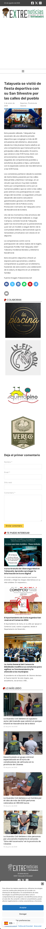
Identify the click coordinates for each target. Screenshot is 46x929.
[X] (12, 284)
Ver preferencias (23, 920)
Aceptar (23, 907)
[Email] (6, 293)
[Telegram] (36, 284)
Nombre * (8, 462)
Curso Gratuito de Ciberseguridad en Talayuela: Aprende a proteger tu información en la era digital (22, 571)
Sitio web (8, 482)
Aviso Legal (37, 926)
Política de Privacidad (25, 926)
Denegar (23, 914)
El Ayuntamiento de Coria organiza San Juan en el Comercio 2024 (22, 618)
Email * (7, 472)
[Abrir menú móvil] (23, 71)
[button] (42, 884)
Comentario (9, 493)
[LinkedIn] (18, 284)
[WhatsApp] (24, 284)
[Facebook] (6, 284)
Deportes (23, 103)
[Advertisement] (23, 44)
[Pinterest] (30, 284)
